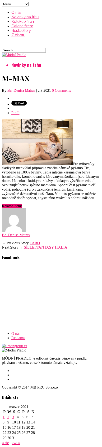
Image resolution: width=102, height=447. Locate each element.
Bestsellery (21, 30)
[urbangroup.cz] (14, 346)
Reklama (18, 338)
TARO (35, 243)
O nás (16, 12)
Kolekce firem (23, 21)
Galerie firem (22, 26)
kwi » (16, 443)
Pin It (15, 113)
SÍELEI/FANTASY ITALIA (45, 247)
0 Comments (61, 90)
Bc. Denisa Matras (21, 90)
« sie (5, 443)
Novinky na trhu (25, 17)
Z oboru (18, 35)
